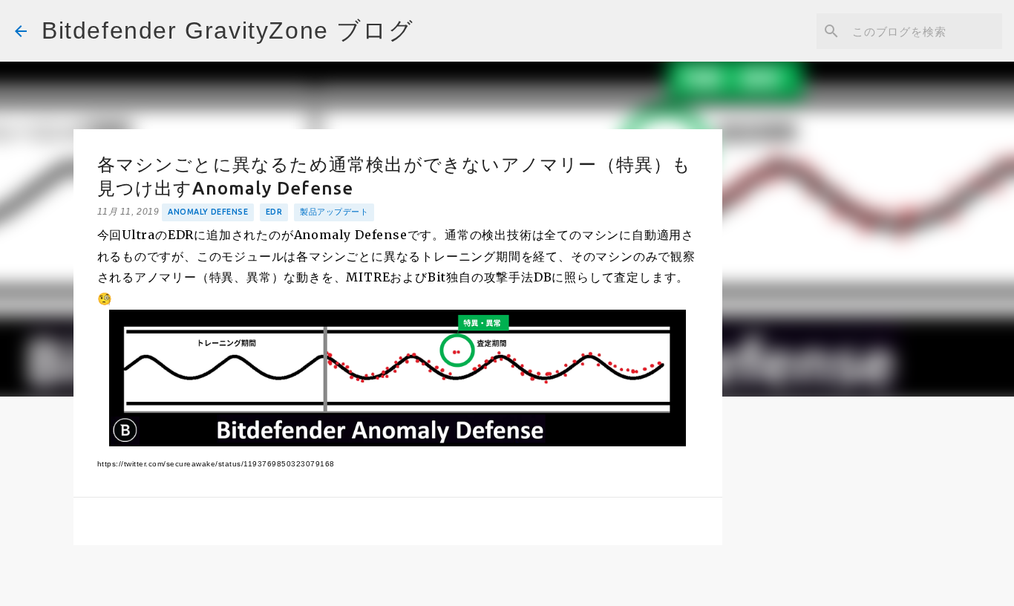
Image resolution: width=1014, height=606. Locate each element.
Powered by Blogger (516, 584)
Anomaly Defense (208, 211)
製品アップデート (334, 211)
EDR (274, 211)
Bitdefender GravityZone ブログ (227, 30)
